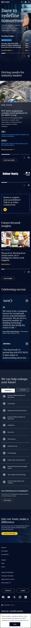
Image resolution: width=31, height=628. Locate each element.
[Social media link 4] (20, 597)
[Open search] (22, 2)
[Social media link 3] (14, 597)
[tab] (8, 390)
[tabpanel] (15, 439)
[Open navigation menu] (29, 2)
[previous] (24, 56)
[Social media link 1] (3, 597)
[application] (15, 620)
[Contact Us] (25, 2)
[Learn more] (15, 203)
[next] (29, 56)
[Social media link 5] (25, 597)
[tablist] (15, 390)
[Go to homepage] (5, 2)
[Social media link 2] (9, 597)
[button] (8, 605)
